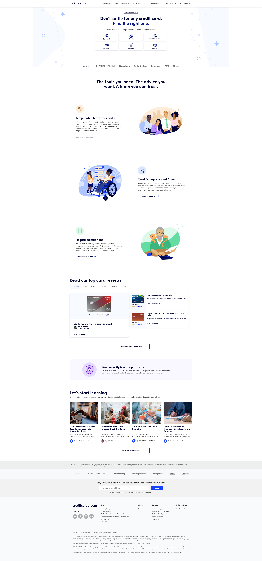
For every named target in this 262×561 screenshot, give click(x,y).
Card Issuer (137, 3)
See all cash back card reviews (131, 347)
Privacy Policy (148, 492)
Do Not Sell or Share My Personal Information (116, 514)
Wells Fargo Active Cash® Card (93, 324)
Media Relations (157, 517)
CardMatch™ (106, 3)
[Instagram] (86, 516)
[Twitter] (75, 516)
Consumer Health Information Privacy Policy (115, 517)
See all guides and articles (131, 450)
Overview (141, 509)
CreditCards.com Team (84, 441)
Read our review (79, 335)
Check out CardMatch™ (147, 196)
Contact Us (155, 519)
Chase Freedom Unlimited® (160, 295)
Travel (125, 286)
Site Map (104, 522)
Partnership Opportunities (160, 511)
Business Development (159, 514)
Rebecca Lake (112, 441)
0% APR (103, 286)
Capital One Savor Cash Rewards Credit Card (165, 314)
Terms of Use (105, 519)
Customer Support (158, 509)
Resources (170, 3)
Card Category (121, 3)
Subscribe (157, 488)
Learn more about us (84, 137)
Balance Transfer (90, 286)
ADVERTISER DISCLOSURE (131, 13)
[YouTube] (91, 516)
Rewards (114, 286)
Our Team (184, 3)
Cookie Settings (106, 511)
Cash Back (75, 286)
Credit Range (154, 3)
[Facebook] (80, 516)
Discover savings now (84, 256)
